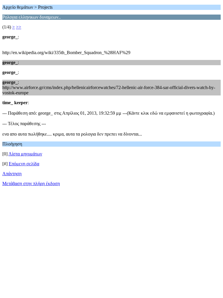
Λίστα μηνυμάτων (25, 153)
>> (18, 26)
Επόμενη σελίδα (24, 163)
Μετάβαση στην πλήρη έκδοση (31, 183)
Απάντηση (11, 173)
